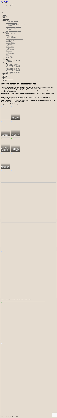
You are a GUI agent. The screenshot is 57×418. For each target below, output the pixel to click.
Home (4, 15)
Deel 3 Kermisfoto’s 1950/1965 (13, 67)
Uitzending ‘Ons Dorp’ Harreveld (13, 60)
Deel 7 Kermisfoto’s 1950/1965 (13, 72)
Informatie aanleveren (8, 79)
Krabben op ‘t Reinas (10, 43)
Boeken (5, 76)
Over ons (5, 16)
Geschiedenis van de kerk (11, 23)
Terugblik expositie (10, 61)
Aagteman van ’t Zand (11, 33)
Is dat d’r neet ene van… (8, 73)
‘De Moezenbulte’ (10, 47)
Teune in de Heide (10, 53)
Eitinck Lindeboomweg (11, 37)
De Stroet (8, 52)
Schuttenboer (9, 51)
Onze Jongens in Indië (11, 28)
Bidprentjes (5, 75)
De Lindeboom (9, 44)
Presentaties (6, 20)
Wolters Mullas (9, 56)
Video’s (4, 59)
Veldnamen (8, 29)
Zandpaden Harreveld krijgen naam (13, 31)
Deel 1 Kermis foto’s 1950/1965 (13, 64)
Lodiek (7, 45)
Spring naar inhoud (4, 1)
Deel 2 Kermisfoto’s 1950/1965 (13, 65)
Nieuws (5, 17)
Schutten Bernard (10, 49)
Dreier (7, 35)
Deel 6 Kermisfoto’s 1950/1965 (13, 71)
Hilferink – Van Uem (10, 40)
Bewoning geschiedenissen (12, 21)
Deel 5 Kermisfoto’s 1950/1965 (13, 69)
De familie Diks (9, 36)
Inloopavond (6, 19)
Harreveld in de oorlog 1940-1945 (13, 27)
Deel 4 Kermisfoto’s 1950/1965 (13, 68)
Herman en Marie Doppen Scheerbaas (14, 39)
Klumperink (8, 41)
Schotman (8, 48)
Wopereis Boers (9, 57)
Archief (4, 32)
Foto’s (4, 63)
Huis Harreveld (9, 25)
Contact (5, 80)
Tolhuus (7, 55)
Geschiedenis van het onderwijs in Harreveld (15, 24)
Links (4, 77)
